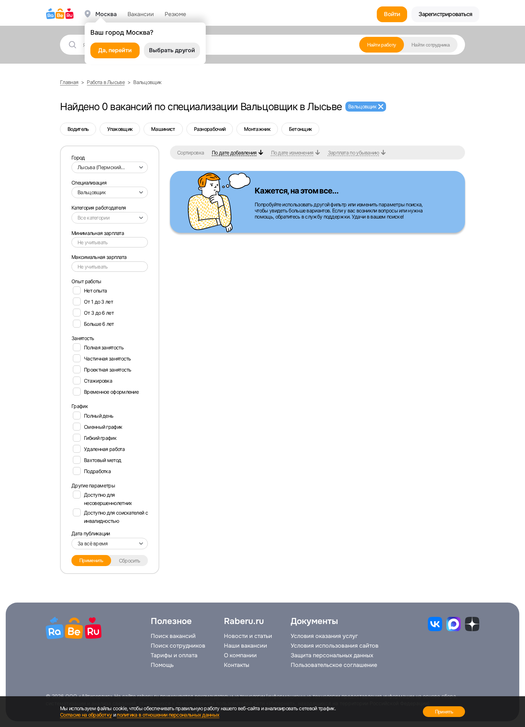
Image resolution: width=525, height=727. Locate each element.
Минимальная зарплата (97, 233)
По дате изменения (292, 152)
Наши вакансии (245, 645)
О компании (240, 655)
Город (78, 157)
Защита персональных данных (332, 655)
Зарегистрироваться (445, 14)
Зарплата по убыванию (353, 152)
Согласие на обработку (86, 715)
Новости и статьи (248, 636)
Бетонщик (300, 129)
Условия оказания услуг (324, 636)
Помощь (162, 665)
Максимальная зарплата (98, 257)
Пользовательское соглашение (334, 665)
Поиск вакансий (173, 636)
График (79, 406)
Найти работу (381, 45)
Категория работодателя (98, 208)
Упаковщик (119, 129)
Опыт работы (86, 281)
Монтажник (257, 129)
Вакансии (141, 14)
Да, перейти (115, 50)
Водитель (78, 129)
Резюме (175, 14)
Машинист (163, 129)
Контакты (236, 665)
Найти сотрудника (430, 45)
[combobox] (109, 167)
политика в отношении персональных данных (168, 715)
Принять (444, 711)
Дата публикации (90, 533)
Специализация (88, 183)
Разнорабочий (210, 129)
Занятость (82, 338)
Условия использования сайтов (335, 645)
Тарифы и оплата (174, 655)
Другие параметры (93, 485)
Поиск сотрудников (178, 645)
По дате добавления (234, 152)
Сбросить (129, 560)
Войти (392, 14)
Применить (91, 560)
